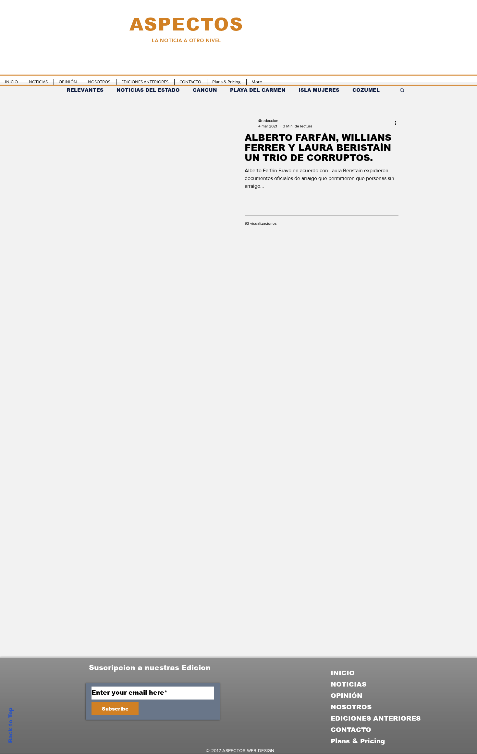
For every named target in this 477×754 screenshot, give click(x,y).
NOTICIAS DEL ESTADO (148, 90)
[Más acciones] (397, 123)
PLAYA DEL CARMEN (258, 90)
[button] (402, 90)
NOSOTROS (351, 707)
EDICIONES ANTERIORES (376, 718)
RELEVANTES (85, 90)
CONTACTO (351, 729)
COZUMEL (366, 90)
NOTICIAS (348, 684)
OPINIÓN (346, 695)
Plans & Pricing (358, 741)
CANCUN (205, 90)
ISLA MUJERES (319, 90)
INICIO (343, 672)
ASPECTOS (186, 24)
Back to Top (10, 725)
